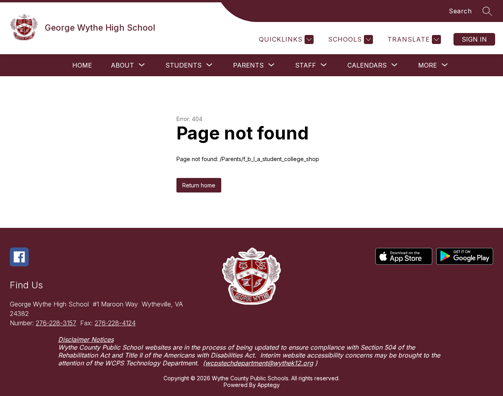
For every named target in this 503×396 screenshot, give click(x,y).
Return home (198, 185)
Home (82, 65)
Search (460, 11)
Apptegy (268, 384)
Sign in (474, 39)
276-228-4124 (115, 323)
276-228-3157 (56, 323)
